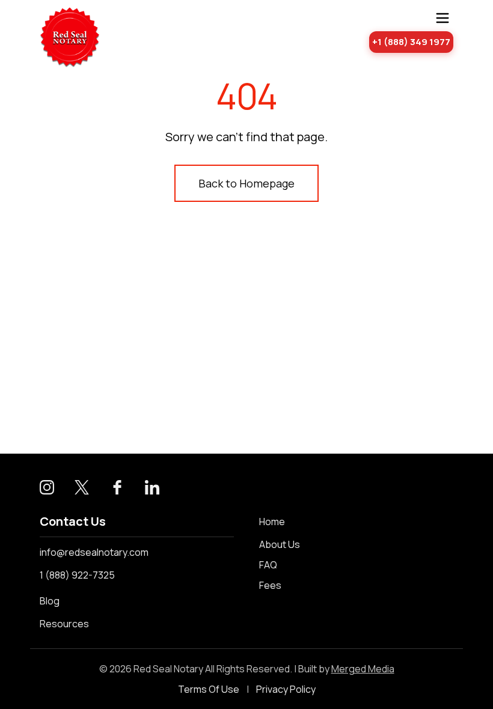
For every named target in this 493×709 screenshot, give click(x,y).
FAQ (268, 564)
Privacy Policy (286, 689)
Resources (64, 623)
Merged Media (362, 668)
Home (272, 521)
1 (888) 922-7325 (77, 575)
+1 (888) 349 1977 (411, 41)
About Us (279, 544)
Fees (270, 585)
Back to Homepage (246, 183)
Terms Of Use (208, 689)
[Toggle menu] (442, 18)
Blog (50, 600)
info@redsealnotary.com (94, 552)
